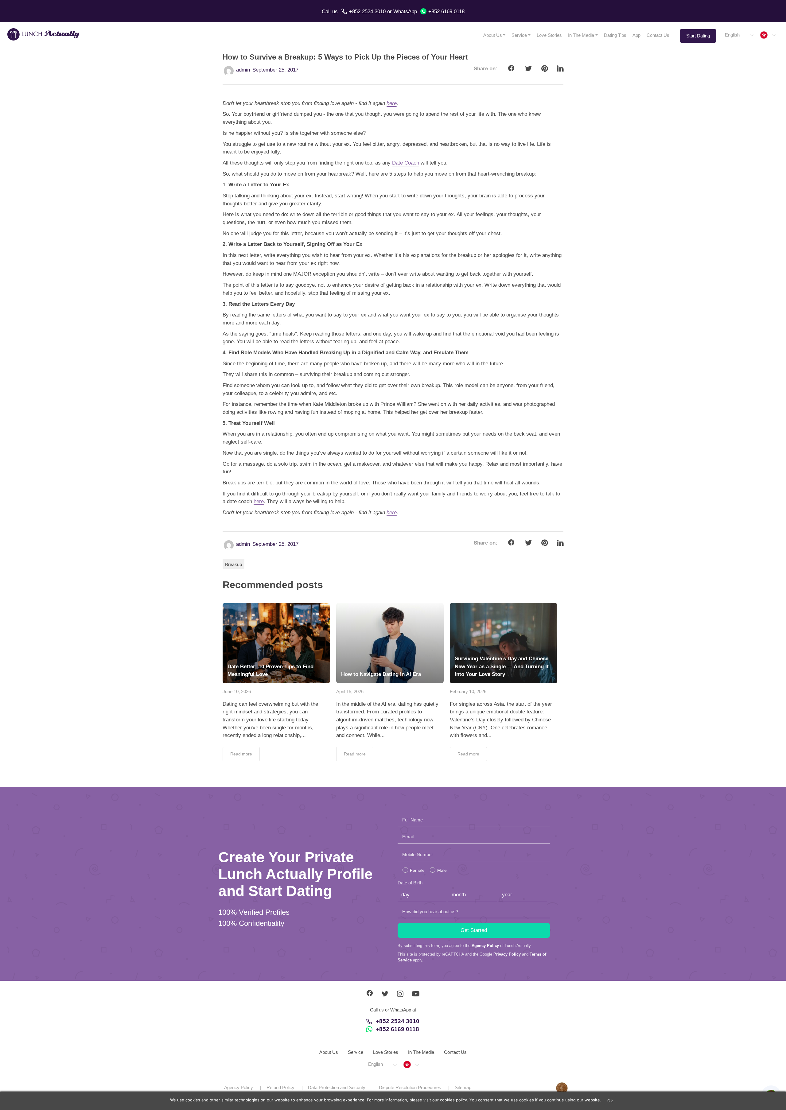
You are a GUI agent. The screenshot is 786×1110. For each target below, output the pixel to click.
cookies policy (453, 1099)
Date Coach (405, 163)
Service (519, 35)
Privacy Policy (507, 954)
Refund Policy (280, 1087)
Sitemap (463, 1087)
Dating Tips (615, 35)
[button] (739, 35)
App (636, 35)
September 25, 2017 (275, 70)
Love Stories (549, 35)
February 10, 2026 (468, 691)
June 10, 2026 (237, 691)
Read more (241, 753)
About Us (492, 35)
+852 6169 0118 (446, 11)
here (392, 103)
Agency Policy (485, 945)
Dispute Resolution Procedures (410, 1087)
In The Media (581, 35)
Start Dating (698, 35)
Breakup (233, 564)
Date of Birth (410, 882)
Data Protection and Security (336, 1087)
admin (243, 70)
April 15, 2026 (350, 691)
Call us (330, 11)
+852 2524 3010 (367, 11)
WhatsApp (405, 11)
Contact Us (658, 35)
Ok (610, 1100)
